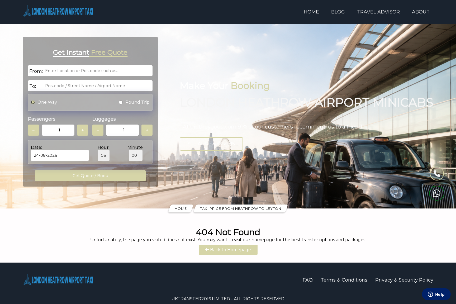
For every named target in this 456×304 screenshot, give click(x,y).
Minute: (135, 147)
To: (32, 86)
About (421, 12)
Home (311, 12)
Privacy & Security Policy (404, 280)
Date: (36, 147)
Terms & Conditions (344, 280)
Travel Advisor (378, 12)
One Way (47, 102)
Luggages (104, 119)
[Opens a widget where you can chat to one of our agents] (436, 294)
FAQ (308, 280)
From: (36, 71)
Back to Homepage (230, 249)
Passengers (41, 119)
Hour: (104, 147)
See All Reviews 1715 (211, 144)
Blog (338, 12)
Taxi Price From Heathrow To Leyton (240, 208)
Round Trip (137, 102)
